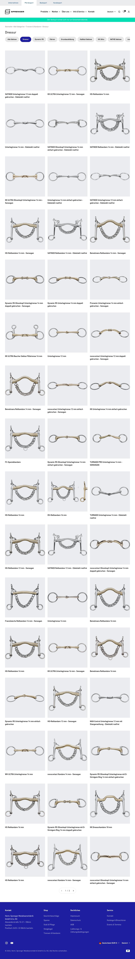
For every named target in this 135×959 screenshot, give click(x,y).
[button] (129, 11)
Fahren (52, 39)
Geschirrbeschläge (51, 916)
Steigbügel (48, 929)
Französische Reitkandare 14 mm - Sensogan (23, 621)
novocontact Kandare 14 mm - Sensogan (64, 774)
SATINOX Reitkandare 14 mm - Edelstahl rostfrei (109, 147)
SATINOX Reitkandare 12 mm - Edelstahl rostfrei (67, 568)
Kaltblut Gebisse (86, 39)
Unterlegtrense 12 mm (57, 356)
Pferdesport (29, 3)
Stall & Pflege (49, 924)
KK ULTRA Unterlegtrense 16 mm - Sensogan (66, 671)
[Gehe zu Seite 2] (73, 891)
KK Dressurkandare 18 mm (101, 827)
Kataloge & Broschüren (116, 920)
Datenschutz (75, 920)
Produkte (44, 11)
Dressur (46, 27)
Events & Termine (114, 924)
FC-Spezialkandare (13, 462)
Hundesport (57, 3)
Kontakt (91, 11)
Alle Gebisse (12, 39)
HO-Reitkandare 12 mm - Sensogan (19, 568)
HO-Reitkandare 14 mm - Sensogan (19, 253)
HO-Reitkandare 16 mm (14, 515)
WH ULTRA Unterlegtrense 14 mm (19, 774)
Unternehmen (13, 3)
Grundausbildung (67, 39)
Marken (55, 11)
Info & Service (78, 11)
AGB (72, 924)
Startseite (8, 27)
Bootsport (43, 3)
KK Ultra (101, 39)
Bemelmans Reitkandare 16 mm (103, 621)
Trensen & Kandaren (33, 27)
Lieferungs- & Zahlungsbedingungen (79, 930)
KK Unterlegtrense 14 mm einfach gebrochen (108, 409)
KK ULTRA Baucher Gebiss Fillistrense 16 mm (23, 356)
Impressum (75, 916)
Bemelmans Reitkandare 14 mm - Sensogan (108, 253)
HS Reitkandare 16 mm (14, 827)
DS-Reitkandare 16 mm (57, 515)
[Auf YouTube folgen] (11, 943)
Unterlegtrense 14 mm (57, 621)
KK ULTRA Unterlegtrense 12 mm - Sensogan (66, 94)
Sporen (47, 920)
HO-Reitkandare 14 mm (99, 94)
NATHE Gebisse (115, 39)
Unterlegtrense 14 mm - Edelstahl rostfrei (22, 147)
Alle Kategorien (19, 27)
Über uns (65, 11)
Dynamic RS (39, 39)
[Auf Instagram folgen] (6, 943)
